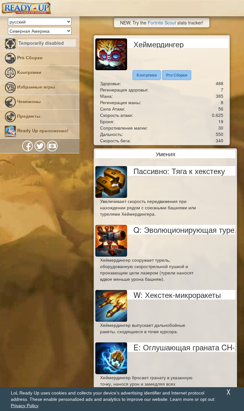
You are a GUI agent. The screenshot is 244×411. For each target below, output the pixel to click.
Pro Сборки (29, 57)
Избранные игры (35, 87)
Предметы (28, 116)
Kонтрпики (28, 72)
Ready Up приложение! (42, 130)
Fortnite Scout (162, 22)
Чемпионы (28, 101)
